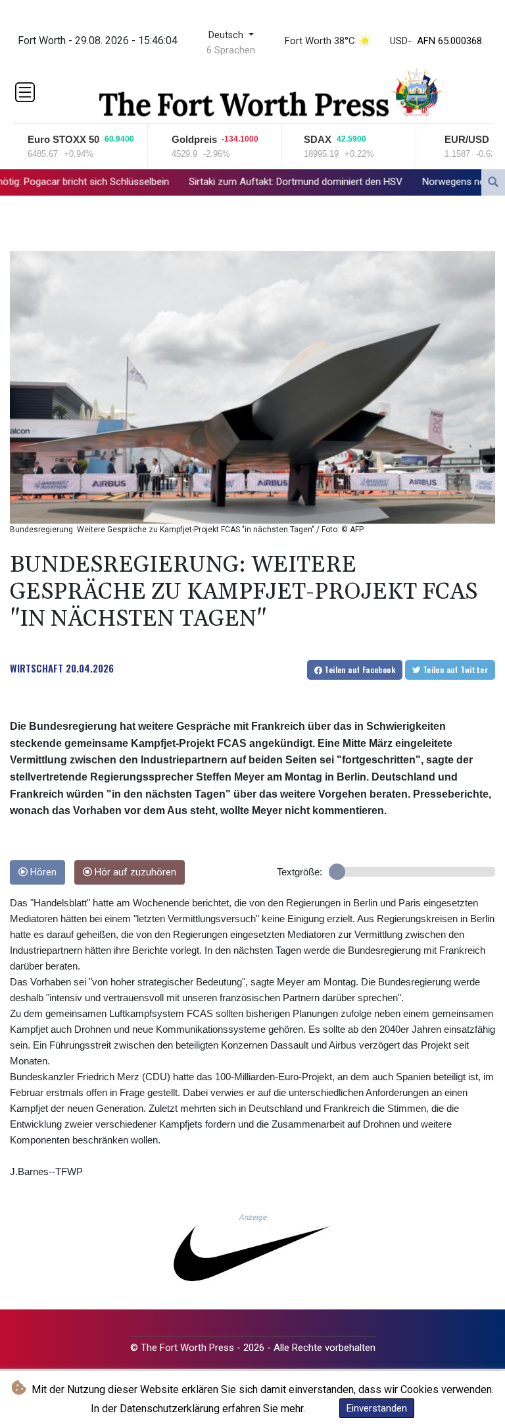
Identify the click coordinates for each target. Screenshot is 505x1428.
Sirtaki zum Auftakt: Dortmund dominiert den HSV (226, 181)
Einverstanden (377, 1408)
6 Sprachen (230, 50)
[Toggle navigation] (25, 92)
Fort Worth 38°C (320, 41)
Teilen (358, 669)
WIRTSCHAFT (36, 668)
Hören (42, 872)
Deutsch (227, 35)
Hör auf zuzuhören (134, 872)
